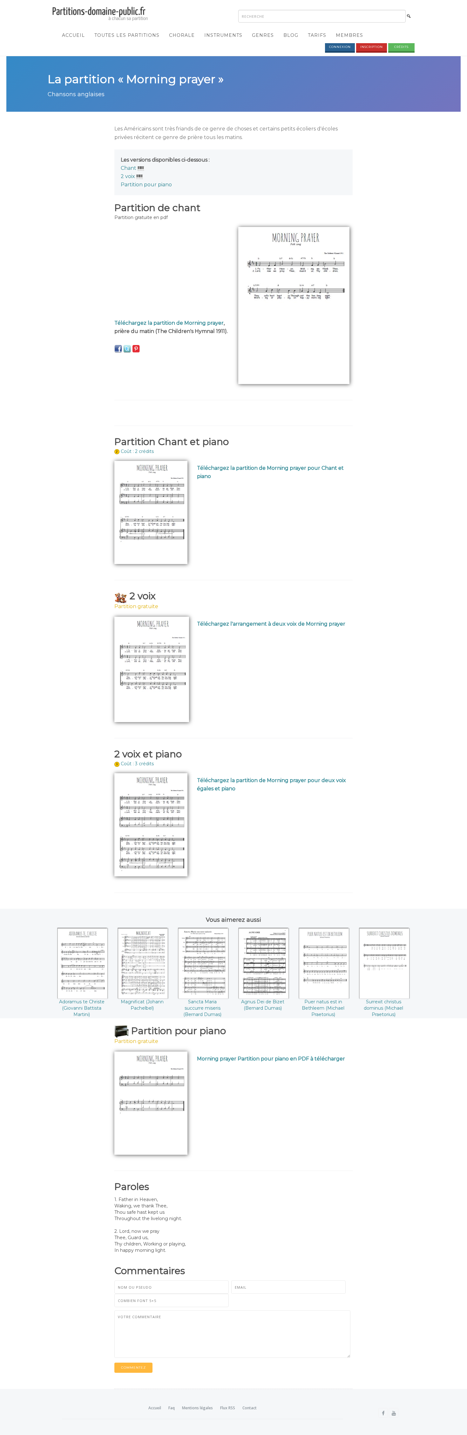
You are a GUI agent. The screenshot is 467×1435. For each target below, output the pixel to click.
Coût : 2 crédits (137, 451)
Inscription (371, 47)
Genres (263, 35)
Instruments (223, 35)
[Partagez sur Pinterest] (136, 348)
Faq (171, 1408)
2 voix (128, 176)
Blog (290, 35)
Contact (249, 1408)
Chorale (182, 35)
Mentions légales (197, 1408)
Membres (349, 35)
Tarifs (317, 35)
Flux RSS (227, 1408)
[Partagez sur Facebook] (118, 348)
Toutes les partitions (126, 35)
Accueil (73, 35)
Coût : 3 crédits (137, 764)
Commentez (133, 1367)
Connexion (340, 47)
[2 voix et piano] (139, 176)
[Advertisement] (171, 271)
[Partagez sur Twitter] (127, 348)
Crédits (401, 47)
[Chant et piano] (141, 168)
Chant (128, 168)
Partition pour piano (146, 185)
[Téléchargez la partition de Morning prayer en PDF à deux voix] (151, 669)
